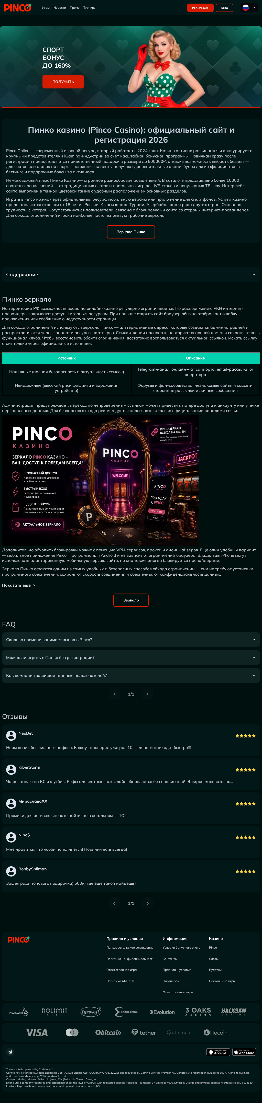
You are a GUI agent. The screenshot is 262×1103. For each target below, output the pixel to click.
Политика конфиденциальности (130, 959)
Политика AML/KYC (120, 981)
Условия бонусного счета (181, 947)
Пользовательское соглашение (130, 947)
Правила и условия (124, 938)
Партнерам (171, 981)
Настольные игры (222, 981)
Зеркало (131, 600)
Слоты (214, 959)
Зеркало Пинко (131, 231)
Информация (175, 938)
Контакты (170, 959)
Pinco (213, 947)
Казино (216, 938)
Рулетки (215, 970)
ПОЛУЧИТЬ (63, 81)
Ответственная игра (121, 970)
